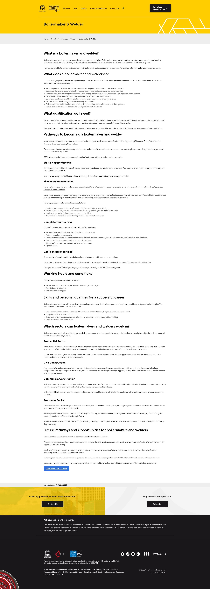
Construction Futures (98, 8)
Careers (73, 39)
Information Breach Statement (55, 570)
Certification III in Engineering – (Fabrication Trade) (110, 120)
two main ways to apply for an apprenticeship (69, 187)
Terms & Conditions (110, 570)
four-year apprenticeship (98, 128)
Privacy (99, 570)
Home (46, 39)
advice (97, 157)
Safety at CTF (49, 574)
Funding (84, 8)
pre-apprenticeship (52, 195)
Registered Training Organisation (64, 144)
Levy (75, 8)
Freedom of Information (53, 572)
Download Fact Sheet (56, 468)
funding (88, 157)
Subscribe (157, 504)
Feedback (120, 572)
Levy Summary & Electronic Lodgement (99, 572)
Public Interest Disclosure (73, 572)
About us (66, 8)
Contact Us (114, 8)
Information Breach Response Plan (81, 570)
